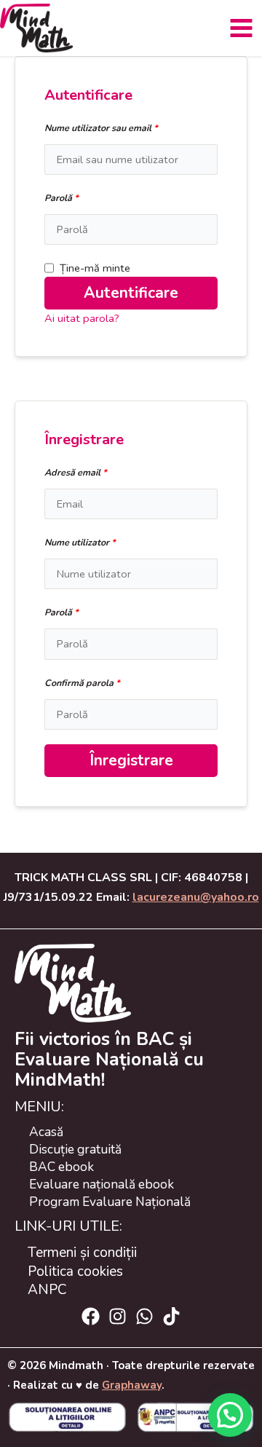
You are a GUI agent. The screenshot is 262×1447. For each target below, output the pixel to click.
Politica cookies (75, 1271)
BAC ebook (61, 1166)
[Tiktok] (171, 1316)
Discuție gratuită (75, 1149)
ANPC (47, 1289)
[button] (230, 1415)
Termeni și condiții (82, 1252)
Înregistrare (131, 760)
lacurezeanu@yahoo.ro (195, 897)
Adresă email (75, 472)
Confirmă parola (82, 683)
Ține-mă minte (95, 268)
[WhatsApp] (144, 1316)
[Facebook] (91, 1316)
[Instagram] (117, 1316)
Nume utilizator (80, 542)
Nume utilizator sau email (101, 128)
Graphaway (132, 1385)
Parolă (61, 198)
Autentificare (131, 293)
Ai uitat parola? (81, 318)
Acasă (46, 1131)
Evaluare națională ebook (101, 1184)
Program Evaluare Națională (110, 1201)
